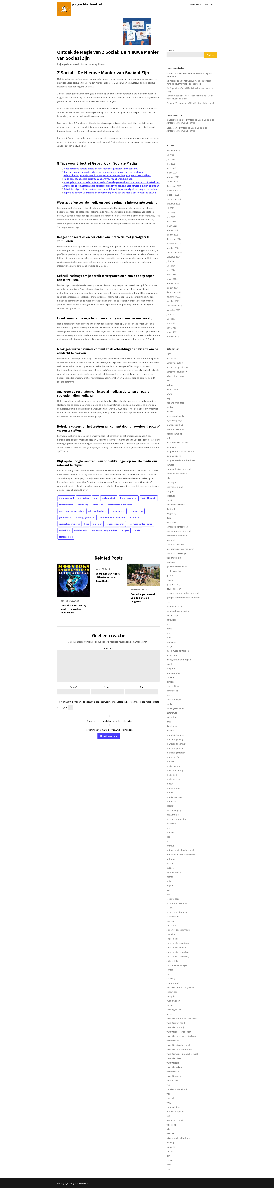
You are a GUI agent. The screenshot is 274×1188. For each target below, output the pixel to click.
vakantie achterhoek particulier (182, 1018)
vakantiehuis (173, 1040)
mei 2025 (171, 216)
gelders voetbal (174, 571)
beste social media (175, 416)
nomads (170, 832)
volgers (125, 530)
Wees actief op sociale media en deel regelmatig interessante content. (101, 168)
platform (97, 524)
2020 (169, 354)
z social (137, 530)
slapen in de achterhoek (178, 929)
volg (169, 1102)
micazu (170, 783)
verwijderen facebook (177, 1089)
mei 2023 (171, 323)
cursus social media (176, 504)
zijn (168, 1155)
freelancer (171, 562)
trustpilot (171, 996)
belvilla (170, 411)
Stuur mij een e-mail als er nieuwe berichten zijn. (109, 729)
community (83, 504)
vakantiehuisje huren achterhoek (182, 1053)
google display (174, 584)
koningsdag (172, 690)
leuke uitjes (172, 717)
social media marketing (178, 956)
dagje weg (171, 513)
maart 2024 (172, 278)
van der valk (172, 1080)
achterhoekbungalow (177, 371)
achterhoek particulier (177, 367)
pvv (168, 894)
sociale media (80, 530)
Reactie (108, 648)
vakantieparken (174, 1067)
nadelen (170, 805)
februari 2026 (173, 177)
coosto (170, 500)
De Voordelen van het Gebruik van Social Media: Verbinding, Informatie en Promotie (189, 82)
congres (170, 491)
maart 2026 (172, 172)
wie (168, 1129)
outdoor (170, 863)
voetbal (170, 1098)
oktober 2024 (173, 247)
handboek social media (178, 610)
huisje (169, 646)
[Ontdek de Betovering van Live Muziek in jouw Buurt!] (73, 579)
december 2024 (174, 239)
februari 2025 (173, 230)
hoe (168, 633)
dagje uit (171, 509)
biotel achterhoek (175, 429)
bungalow (171, 447)
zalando (170, 1151)
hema (169, 628)
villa (168, 1093)
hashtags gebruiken (85, 517)
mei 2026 (171, 163)
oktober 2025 (173, 194)
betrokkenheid (148, 498)
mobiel (170, 792)
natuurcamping (174, 810)
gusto (169, 602)
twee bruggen (173, 1000)
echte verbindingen (97, 511)
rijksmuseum (173, 916)
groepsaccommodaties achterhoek (184, 597)
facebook (171, 540)
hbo (168, 624)
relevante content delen (140, 524)
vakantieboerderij (175, 1027)
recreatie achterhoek (177, 903)
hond (169, 637)
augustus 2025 (173, 203)
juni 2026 (171, 159)
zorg (169, 1164)
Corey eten (172, 127)
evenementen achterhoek (179, 531)
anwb (169, 393)
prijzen (170, 885)
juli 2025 (170, 208)
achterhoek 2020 (175, 362)
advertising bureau (176, 376)
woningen (171, 1146)
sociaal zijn (64, 530)
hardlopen (172, 619)
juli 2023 (170, 314)
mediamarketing (175, 770)
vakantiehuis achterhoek (178, 1045)
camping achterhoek (177, 473)
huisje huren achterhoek (178, 650)
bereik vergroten (128, 498)
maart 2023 (172, 332)
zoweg (170, 1169)
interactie (135, 517)
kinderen (171, 677)
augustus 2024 (173, 256)
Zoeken (170, 50)
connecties (98, 504)
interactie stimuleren (69, 524)
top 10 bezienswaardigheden (180, 987)
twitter (170, 1005)
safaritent (171, 925)
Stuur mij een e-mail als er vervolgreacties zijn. (109, 721)
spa (168, 974)
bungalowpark (174, 455)
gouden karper (174, 588)
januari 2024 (172, 287)
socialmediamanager (177, 965)
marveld (170, 761)
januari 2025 (172, 234)
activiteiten (83, 498)
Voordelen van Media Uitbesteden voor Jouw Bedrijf (108, 577)
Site (141, 687)
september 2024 (174, 252)
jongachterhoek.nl (87, 4)
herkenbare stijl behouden (112, 517)
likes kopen (172, 726)
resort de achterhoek (177, 912)
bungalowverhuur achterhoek (181, 460)
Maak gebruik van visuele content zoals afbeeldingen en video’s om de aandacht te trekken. (112, 182)
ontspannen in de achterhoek (181, 854)
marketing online (175, 748)
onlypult (171, 845)
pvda (169, 889)
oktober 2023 (173, 301)
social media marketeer (178, 952)
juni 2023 (171, 318)
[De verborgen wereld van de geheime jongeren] (143, 573)
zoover (170, 1160)
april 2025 (171, 221)
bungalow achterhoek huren (180, 451)
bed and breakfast (175, 402)
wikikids (170, 1133)
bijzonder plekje (174, 420)
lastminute (172, 712)
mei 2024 (171, 270)
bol (168, 438)
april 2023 (171, 327)
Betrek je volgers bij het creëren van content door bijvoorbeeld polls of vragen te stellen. (110, 189)
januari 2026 (172, 181)
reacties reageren (115, 524)
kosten (170, 695)
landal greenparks (175, 708)
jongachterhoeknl (69, 64)
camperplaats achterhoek (179, 469)
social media (173, 938)
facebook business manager (180, 548)
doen (169, 517)
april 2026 (171, 168)
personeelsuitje (174, 872)
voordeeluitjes (173, 1107)
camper (170, 464)
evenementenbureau (177, 535)
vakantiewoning (174, 1076)
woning (170, 1142)
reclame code (173, 898)
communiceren (66, 504)
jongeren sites (173, 672)
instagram (172, 655)
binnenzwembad (175, 424)
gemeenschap (136, 511)
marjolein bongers (176, 734)
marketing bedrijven (176, 743)
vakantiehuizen (174, 1058)
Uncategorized (66, 498)
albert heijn (172, 389)
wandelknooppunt (175, 1111)
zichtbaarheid (66, 536)
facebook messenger (177, 553)
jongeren (171, 668)
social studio (173, 960)
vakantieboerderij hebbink (179, 1031)
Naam (73, 687)
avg (168, 398)
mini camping (173, 788)
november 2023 (174, 296)
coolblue (171, 495)
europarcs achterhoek (177, 526)
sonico (170, 969)
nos (168, 836)
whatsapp (171, 1124)
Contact (210, 4)
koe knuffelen (173, 686)
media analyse (173, 765)
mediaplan (172, 774)
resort (170, 907)
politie (170, 876)
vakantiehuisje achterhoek (179, 1049)
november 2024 (174, 243)
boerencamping (174, 433)
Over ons (195, 4)
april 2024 (171, 274)
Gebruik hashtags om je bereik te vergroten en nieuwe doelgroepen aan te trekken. (107, 175)
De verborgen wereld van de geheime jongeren (143, 597)
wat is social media (176, 1120)
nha (168, 827)
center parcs (173, 482)
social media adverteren (178, 943)
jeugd (169, 664)
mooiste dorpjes (174, 796)
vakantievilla (173, 1071)
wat (168, 1115)
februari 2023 (173, 336)
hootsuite (171, 641)
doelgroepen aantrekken (71, 511)
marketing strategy (176, 752)
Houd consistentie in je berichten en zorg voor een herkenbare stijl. (98, 178)
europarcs (171, 522)
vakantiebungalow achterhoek (181, 1036)
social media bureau (176, 947)
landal (169, 703)
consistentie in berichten (120, 504)
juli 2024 (170, 261)
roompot (171, 921)
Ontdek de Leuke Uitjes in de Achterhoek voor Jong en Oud (190, 121)
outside (170, 867)
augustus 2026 (173, 150)
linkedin (170, 730)
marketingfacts (174, 757)
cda (168, 478)
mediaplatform (174, 779)
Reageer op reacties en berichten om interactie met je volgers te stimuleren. (103, 171)
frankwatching (174, 557)
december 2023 (174, 292)
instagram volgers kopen (179, 659)
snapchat (171, 934)
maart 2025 (172, 225)
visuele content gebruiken (104, 530)
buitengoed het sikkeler (178, 442)
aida (169, 380)
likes (86, 524)
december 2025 (174, 185)
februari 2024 (173, 283)
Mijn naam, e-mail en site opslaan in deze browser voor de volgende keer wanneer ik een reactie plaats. (110, 702)
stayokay (171, 978)
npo (168, 841)
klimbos (170, 681)
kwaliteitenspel (174, 699)
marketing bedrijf (175, 739)
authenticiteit (109, 498)
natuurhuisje (173, 814)
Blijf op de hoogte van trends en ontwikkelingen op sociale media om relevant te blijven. (110, 192)
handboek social (174, 606)
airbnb (170, 385)
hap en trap (172, 615)
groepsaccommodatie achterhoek (183, 593)
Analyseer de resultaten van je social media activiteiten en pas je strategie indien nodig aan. (112, 185)
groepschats (65, 517)
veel (168, 1084)
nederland (171, 823)
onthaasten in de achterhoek (180, 850)
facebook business (175, 544)
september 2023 (174, 305)
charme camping (175, 486)
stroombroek (173, 983)
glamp (170, 575)
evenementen (118, 511)
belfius (170, 407)
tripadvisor (172, 991)
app (95, 498)
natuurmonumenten (176, 819)
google (170, 579)
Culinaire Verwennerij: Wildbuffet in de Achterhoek (190, 103)
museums (171, 801)
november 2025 (174, 190)
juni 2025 (171, 212)
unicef (169, 1014)
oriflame (171, 858)
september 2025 (174, 199)
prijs (169, 881)
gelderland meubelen (177, 566)
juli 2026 (170, 154)
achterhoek (172, 358)
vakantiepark (173, 1062)
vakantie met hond (176, 1022)
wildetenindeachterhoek (178, 1138)
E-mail (107, 687)
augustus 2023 (173, 310)
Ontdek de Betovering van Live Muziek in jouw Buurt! (73, 609)
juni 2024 (171, 265)
